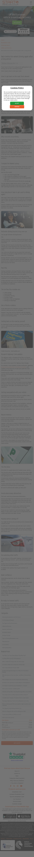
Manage (17, 106)
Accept (17, 103)
